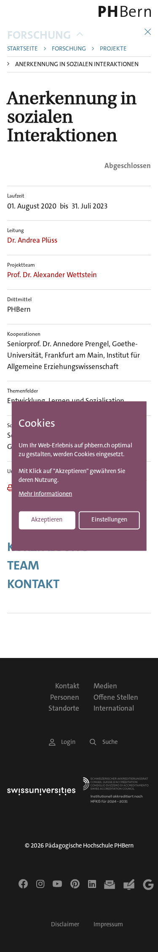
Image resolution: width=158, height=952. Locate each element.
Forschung (39, 35)
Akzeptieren (46, 520)
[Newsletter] (109, 884)
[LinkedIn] (92, 883)
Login (68, 742)
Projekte (113, 49)
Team (23, 565)
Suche (110, 742)
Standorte (63, 708)
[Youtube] (57, 883)
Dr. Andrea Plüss (32, 240)
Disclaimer (65, 924)
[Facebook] (23, 883)
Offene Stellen (116, 697)
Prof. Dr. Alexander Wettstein (52, 274)
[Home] (123, 11)
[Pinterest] (75, 883)
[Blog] (128, 884)
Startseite (22, 49)
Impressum (108, 924)
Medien (105, 685)
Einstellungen (109, 520)
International (114, 708)
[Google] (148, 884)
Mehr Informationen (45, 494)
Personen (64, 697)
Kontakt (33, 584)
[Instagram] (40, 883)
